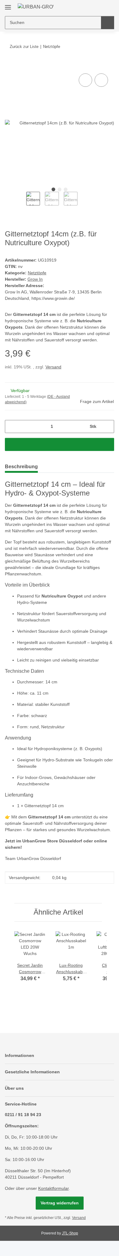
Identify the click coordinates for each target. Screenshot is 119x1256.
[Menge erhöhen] (107, 426)
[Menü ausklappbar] (8, 5)
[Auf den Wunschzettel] (101, 80)
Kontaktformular (53, 1188)
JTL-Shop (70, 1233)
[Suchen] (107, 22)
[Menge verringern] (11, 426)
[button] (90, 7)
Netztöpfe (37, 272)
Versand (53, 366)
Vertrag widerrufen (60, 1202)
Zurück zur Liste (24, 46)
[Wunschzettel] (99, 7)
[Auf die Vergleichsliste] (85, 80)
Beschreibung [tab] (21, 466)
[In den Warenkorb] (10, 65)
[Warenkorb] (109, 7)
